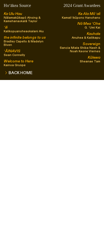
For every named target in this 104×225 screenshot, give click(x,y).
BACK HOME (21, 72)
